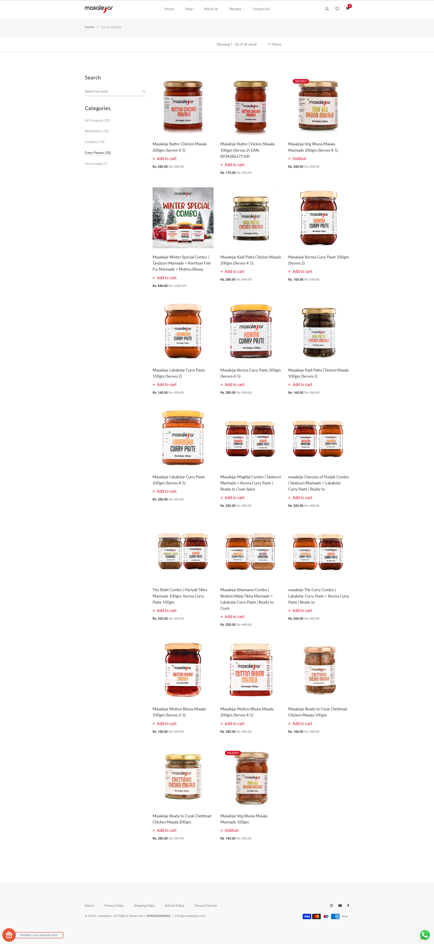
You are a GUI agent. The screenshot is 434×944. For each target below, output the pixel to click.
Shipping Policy (144, 905)
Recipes (235, 9)
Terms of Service (205, 905)
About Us (211, 9)
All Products (97, 121)
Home (169, 9)
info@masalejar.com (190, 916)
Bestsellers (96, 131)
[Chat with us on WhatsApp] (425, 935)
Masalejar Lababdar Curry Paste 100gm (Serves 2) (179, 373)
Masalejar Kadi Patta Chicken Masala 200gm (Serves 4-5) (250, 260)
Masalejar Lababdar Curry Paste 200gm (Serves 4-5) (179, 479)
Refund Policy (174, 905)
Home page (96, 164)
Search (89, 905)
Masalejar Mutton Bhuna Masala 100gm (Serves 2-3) (179, 712)
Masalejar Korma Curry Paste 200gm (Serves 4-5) (250, 373)
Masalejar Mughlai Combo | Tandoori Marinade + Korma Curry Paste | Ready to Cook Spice (250, 482)
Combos (94, 142)
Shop (189, 9)
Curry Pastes (98, 153)
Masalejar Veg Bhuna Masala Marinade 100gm (243, 819)
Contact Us (261, 9)
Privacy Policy (114, 905)
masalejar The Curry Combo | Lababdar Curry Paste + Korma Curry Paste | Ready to (318, 595)
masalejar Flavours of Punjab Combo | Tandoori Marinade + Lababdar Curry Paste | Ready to (318, 482)
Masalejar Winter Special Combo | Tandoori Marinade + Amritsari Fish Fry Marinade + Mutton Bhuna (182, 263)
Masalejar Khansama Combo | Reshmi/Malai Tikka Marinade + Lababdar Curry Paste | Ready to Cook (247, 599)
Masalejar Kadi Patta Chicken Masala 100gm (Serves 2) (318, 373)
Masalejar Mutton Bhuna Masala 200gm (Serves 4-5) (247, 712)
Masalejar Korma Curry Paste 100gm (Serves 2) (318, 260)
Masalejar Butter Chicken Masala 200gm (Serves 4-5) (180, 147)
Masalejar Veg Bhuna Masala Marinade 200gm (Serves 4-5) (313, 147)
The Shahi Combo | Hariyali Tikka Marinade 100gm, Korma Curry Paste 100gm (180, 595)
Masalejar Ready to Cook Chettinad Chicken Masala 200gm (182, 819)
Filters (276, 44)
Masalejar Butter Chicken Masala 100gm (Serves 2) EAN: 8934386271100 (247, 150)
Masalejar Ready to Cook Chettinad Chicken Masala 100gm (317, 712)
